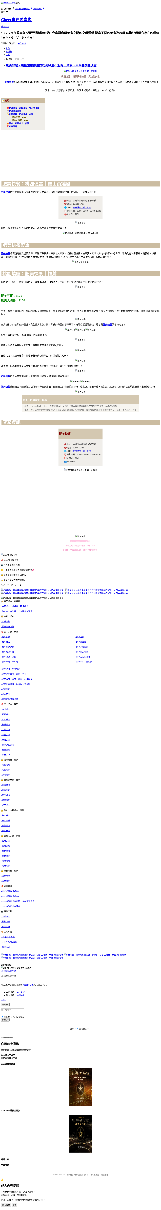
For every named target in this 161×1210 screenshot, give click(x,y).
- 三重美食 (5, 735)
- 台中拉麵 (79, 637)
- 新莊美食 (5, 740)
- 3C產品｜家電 (8, 937)
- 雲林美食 (5, 861)
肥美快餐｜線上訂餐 (82, 207)
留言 (31, 985)
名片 (8, 55)
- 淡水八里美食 (7, 745)
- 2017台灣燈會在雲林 (10, 906)
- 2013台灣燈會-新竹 (10, 891)
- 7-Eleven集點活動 (9, 942)
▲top (3, 1000)
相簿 (8, 48)
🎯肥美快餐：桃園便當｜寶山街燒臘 (23, 108)
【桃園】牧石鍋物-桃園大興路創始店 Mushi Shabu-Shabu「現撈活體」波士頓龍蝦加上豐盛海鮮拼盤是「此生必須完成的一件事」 (81, 410)
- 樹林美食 (5, 724)
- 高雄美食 (5, 876)
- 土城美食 (5, 730)
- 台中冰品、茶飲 (8, 657)
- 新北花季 (5, 755)
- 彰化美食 (5, 815)
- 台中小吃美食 (81, 647)
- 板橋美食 (5, 714)
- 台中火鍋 (5, 637)
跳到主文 (5, 27)
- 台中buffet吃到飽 (82, 657)
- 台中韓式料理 (7, 652)
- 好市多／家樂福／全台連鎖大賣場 (16, 611)
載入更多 (5, 1005)
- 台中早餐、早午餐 (9, 662)
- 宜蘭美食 (5, 765)
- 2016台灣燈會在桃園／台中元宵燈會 (17, 901)
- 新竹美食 (5, 795)
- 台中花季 (5, 694)
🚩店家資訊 (12, 126)
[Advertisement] (80, 153)
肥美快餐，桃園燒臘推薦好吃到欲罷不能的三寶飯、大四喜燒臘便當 (51, 65)
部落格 (9, 52)
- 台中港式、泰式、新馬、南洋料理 (16, 679)
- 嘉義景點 (5, 846)
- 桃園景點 (5, 790)
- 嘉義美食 (5, 841)
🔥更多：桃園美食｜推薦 (18, 123)
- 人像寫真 (5, 916)
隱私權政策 (95, 1175)
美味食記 (21, 992)
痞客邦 (26, 985)
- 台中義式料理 (81, 652)
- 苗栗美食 (5, 805)
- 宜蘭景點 (5, 770)
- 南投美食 (5, 826)
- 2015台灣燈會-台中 (10, 896)
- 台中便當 (5, 642)
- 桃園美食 (5, 785)
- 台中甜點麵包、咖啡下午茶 (13, 674)
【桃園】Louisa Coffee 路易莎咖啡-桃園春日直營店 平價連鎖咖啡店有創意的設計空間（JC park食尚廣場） (70, 406)
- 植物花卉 (5, 947)
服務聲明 (104, 1175)
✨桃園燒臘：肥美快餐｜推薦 (20, 114)
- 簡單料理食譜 (7, 627)
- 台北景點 (5, 750)
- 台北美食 (5, 709)
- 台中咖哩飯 (80, 642)
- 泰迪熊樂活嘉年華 (9, 699)
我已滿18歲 (6, 1205)
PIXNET (62, 1175)
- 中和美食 (5, 719)
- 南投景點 (5, 831)
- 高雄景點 (5, 881)
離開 (14, 1205)
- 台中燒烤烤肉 (7, 647)
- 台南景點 (5, 856)
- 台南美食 (5, 851)
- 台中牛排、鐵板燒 (83, 662)
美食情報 (22, 43)
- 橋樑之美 (5, 921)
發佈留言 (5, 1020)
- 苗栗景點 (5, 800)
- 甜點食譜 (5, 621)
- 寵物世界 (5, 927)
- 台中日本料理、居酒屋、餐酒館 (15, 684)
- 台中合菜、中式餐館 (10, 669)
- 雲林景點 (5, 866)
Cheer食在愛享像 (16, 19)
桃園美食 (21, 995)
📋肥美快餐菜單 (14, 111)
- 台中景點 (5, 689)
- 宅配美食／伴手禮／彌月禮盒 (14, 606)
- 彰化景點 (5, 820)
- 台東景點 (5, 775)
